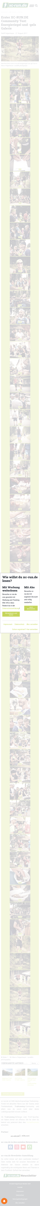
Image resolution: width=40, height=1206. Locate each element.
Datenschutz (19, 624)
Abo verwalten (32, 624)
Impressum (7, 624)
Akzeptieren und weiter (11, 614)
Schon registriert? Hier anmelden (25, 629)
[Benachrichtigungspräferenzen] (4, 1201)
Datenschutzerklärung (10, 608)
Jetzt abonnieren (31, 608)
